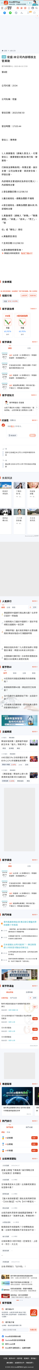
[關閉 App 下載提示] (2, 3)
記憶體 (10, 1137)
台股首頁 (24, 295)
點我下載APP (27, 253)
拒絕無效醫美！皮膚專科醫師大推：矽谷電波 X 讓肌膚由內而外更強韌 (32, 492)
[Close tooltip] (32, 18)
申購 (35, 1018)
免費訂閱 (33, 1330)
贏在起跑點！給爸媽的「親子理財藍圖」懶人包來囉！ (20, 291)
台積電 (10, 1144)
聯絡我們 (29, 1363)
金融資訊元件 (19, 1363)
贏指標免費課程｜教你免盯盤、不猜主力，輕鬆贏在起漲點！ (22, 386)
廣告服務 (10, 1363)
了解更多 (32, 308)
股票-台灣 (12, 1022)
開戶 (35, 1006)
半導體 (10, 1150)
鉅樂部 (26, 1358)
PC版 (5, 1358)
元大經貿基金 (6, 1036)
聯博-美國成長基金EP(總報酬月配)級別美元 (15, 1005)
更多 (34, 607)
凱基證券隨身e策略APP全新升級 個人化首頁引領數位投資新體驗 (5, 492)
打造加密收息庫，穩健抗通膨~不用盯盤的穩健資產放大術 (23, 366)
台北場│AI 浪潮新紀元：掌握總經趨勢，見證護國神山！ (23, 356)
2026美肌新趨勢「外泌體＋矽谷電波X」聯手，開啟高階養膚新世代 (19, 519)
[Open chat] (34, 12)
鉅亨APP (12, 1358)
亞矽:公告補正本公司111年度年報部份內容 (20, 453)
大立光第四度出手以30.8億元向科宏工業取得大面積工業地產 (32, 519)
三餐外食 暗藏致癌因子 (19, 492)
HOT (10, 355)
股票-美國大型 (13, 1010)
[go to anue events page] (29, 8)
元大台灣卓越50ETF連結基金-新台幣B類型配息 (16, 1017)
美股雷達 (12, 737)
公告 (5, 51)
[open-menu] (2, 8)
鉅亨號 (19, 1358)
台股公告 (13, 51)
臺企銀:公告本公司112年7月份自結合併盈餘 (20, 465)
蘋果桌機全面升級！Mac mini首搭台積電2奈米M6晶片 (5, 519)
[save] (28, 13)
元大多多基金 (6, 1027)
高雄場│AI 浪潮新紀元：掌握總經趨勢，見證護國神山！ (23, 376)
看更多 (34, 341)
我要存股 (33, 295)
